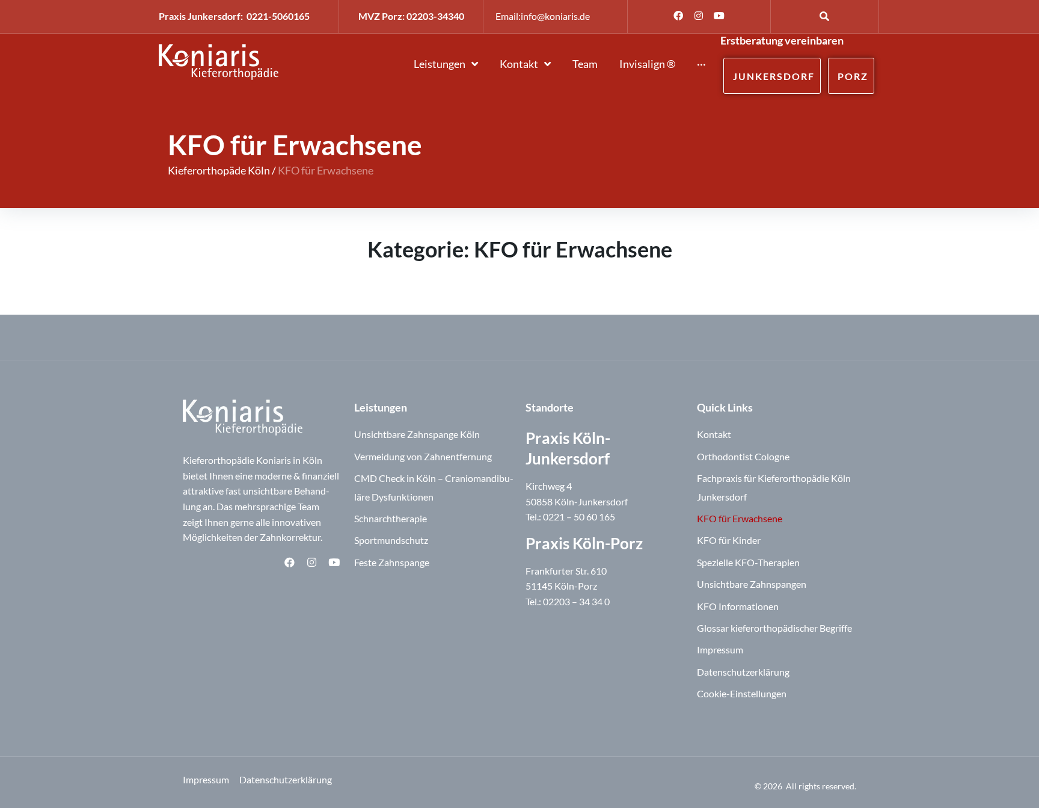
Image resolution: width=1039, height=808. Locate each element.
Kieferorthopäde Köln (219, 170)
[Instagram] (698, 15)
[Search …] (824, 16)
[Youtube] (719, 15)
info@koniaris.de (555, 16)
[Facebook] (678, 15)
